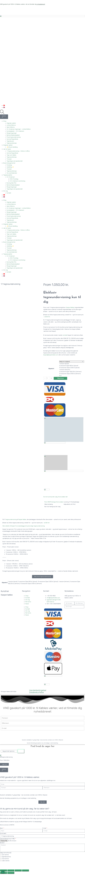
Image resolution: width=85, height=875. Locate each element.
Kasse (27, 603)
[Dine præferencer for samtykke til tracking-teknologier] (2, 872)
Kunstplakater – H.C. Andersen (15, 131)
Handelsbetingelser (37, 690)
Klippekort (51, 368)
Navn (1, 828)
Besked (2, 843)
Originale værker (11, 123)
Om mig (27, 600)
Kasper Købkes (70, 307)
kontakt (65, 335)
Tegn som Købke (11, 155)
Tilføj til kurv (60, 378)
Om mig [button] (5, 191)
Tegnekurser (10, 141)
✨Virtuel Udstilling (12, 147)
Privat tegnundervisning (14, 137)
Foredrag (9, 165)
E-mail (44, 828)
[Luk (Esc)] (25, 870)
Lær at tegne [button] (7, 149)
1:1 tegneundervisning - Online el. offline (17, 288)
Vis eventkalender (12, 173)
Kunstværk (3, 833)
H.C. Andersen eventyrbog (17, 181)
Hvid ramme (5, 858)
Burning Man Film (11, 183)
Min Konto (28, 602)
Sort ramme (5, 854)
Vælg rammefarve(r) (5, 852)
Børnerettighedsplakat (13, 135)
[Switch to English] (4, 107)
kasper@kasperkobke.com (50, 355)
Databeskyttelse (36, 692)
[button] (4, 764)
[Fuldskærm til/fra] (10, 870)
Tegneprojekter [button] (7, 175)
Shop (26, 596)
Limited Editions (11, 125)
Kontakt (9, 193)
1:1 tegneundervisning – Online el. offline (18, 151)
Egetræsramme (6, 856)
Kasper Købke (22, 519)
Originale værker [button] (8, 145)
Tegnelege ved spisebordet (15, 161)
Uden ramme (5, 860)
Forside (3, 288)
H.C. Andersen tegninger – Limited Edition (19, 129)
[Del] (18, 870)
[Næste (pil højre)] (10, 873)
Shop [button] (4, 121)
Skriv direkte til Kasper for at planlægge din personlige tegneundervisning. (23, 526)
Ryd (60, 375)
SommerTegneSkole (12, 139)
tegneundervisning (11, 519)
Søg (21, 751)
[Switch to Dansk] (4, 105)
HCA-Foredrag (14, 179)
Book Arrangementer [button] (9, 163)
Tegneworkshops (12, 143)
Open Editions (11, 127)
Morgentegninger (12, 133)
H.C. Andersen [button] (11, 177)
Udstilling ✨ (10, 167)
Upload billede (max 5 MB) (7, 839)
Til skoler (9, 159)
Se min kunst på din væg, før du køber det (55, 497)
